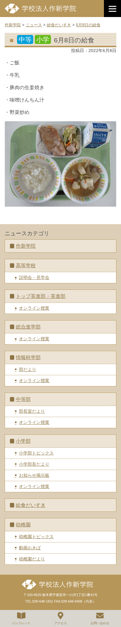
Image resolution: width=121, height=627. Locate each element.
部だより (27, 369)
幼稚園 (23, 524)
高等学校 (26, 265)
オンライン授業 (34, 308)
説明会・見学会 (34, 277)
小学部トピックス (36, 453)
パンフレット (21, 623)
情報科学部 (28, 357)
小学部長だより (34, 464)
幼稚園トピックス (36, 536)
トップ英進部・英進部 (40, 296)
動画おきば (30, 547)
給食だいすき (31, 505)
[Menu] (112, 8)
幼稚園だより (32, 558)
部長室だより (32, 411)
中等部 (23, 399)
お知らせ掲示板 (34, 475)
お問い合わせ (100, 623)
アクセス (60, 623)
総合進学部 (28, 326)
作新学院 (26, 246)
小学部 (23, 441)
